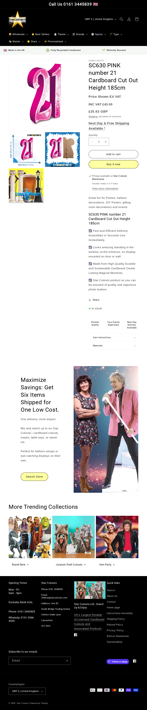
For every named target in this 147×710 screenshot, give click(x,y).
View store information (105, 188)
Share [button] (96, 299)
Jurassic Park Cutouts (69, 564)
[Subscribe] (66, 661)
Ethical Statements (118, 636)
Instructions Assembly (120, 613)
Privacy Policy (115, 630)
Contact (111, 601)
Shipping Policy (116, 619)
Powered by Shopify (38, 703)
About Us (112, 596)
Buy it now (113, 164)
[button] (18, 34)
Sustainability (115, 642)
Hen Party (105, 564)
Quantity (93, 135)
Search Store (34, 476)
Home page (113, 607)
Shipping (93, 116)
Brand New (18, 564)
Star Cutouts (23, 703)
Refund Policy (115, 624)
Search (111, 590)
